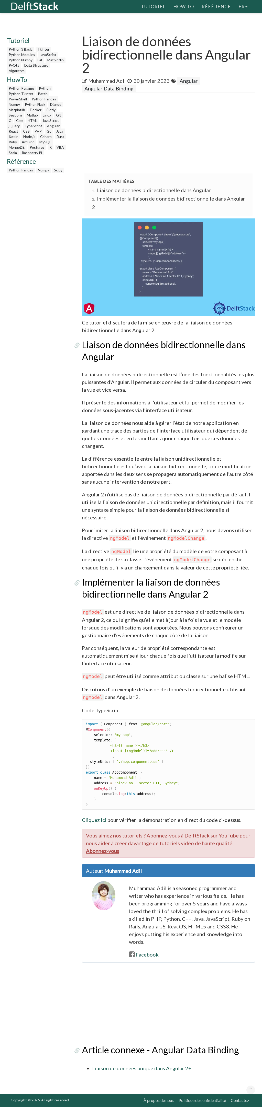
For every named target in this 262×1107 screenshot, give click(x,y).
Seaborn (15, 115)
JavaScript (48, 54)
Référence (216, 6)
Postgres (37, 147)
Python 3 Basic (20, 49)
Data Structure (36, 65)
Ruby (13, 142)
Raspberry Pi (32, 152)
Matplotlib (55, 60)
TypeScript (33, 126)
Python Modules (22, 54)
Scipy (58, 170)
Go (49, 131)
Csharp (46, 136)
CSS (26, 131)
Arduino (28, 142)
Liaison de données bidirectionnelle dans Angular (154, 190)
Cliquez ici (94, 820)
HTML (33, 120)
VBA (60, 147)
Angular (53, 126)
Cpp (19, 120)
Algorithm (17, 70)
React (13, 131)
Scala (13, 152)
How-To (183, 6)
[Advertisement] (172, 133)
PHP (38, 131)
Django (55, 104)
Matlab (32, 115)
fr (241, 6)
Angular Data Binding (109, 88)
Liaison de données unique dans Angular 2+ (141, 1068)
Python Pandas (44, 99)
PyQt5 (14, 65)
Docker (35, 110)
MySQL (45, 142)
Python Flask (35, 104)
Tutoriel (153, 6)
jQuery (14, 126)
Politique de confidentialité (202, 1100)
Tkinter (43, 49)
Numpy (14, 104)
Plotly (51, 110)
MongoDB (17, 147)
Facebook (147, 954)
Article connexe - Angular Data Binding (160, 1049)
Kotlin (13, 136)
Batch (43, 93)
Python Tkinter (21, 93)
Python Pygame (21, 88)
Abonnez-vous (102, 851)
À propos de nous (159, 1100)
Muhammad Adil (107, 81)
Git (39, 60)
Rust (60, 136)
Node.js (29, 136)
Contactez (240, 1100)
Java (59, 131)
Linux (47, 115)
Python (45, 88)
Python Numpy (20, 60)
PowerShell (18, 99)
